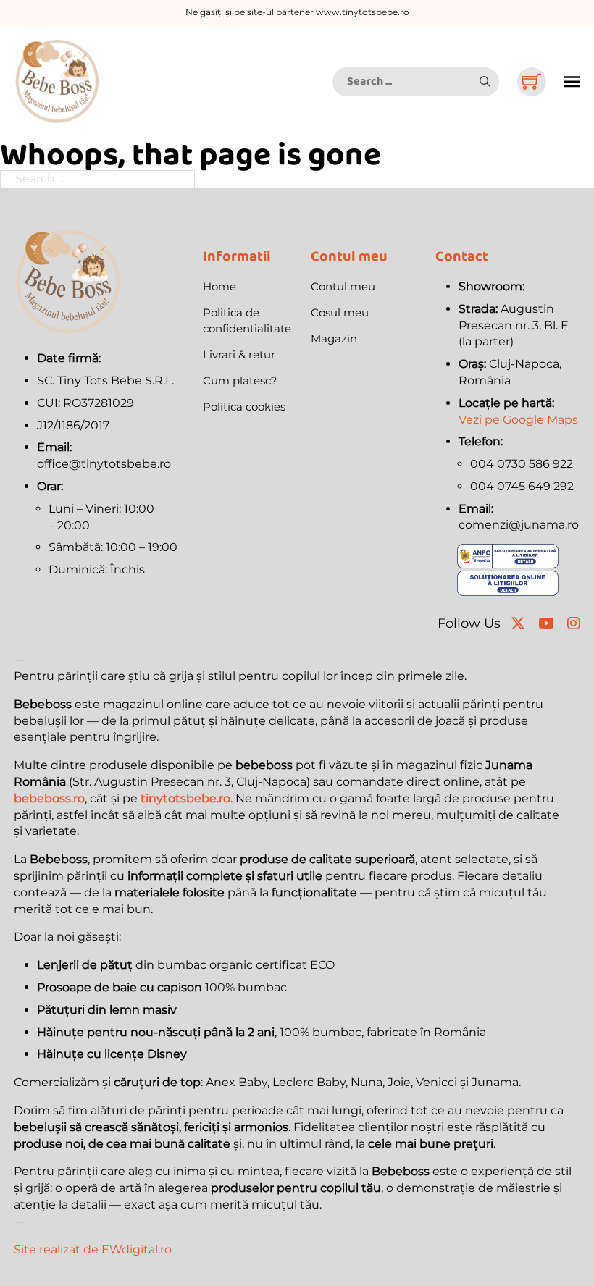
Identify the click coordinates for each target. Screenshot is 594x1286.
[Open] (572, 82)
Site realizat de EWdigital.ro (93, 1249)
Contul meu (343, 286)
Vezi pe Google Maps (518, 419)
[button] (484, 81)
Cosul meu (340, 312)
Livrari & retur (239, 354)
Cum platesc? (240, 380)
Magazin (334, 338)
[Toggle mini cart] (531, 81)
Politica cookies (244, 406)
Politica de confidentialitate (247, 321)
